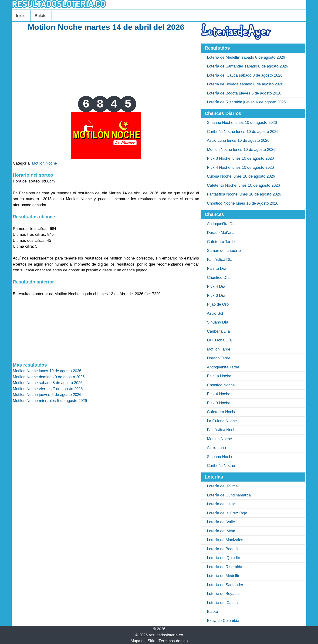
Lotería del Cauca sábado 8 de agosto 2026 (244, 75)
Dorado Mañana (220, 232)
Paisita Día (216, 268)
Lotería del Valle (221, 522)
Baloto (41, 15)
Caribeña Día (218, 331)
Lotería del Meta (221, 531)
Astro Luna (216, 447)
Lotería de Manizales (225, 540)
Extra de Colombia (223, 620)
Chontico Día (218, 277)
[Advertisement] (106, 63)
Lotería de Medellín (223, 575)
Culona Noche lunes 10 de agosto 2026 (241, 176)
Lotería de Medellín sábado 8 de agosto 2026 (246, 57)
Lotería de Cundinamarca (229, 495)
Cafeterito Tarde (221, 241)
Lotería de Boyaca (223, 593)
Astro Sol (215, 313)
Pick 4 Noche (218, 394)
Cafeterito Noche (221, 412)
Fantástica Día (219, 259)
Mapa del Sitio (143, 641)
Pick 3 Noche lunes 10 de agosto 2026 (240, 158)
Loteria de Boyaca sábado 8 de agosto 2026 (245, 84)
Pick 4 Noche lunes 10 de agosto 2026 (240, 167)
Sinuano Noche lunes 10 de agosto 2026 (242, 122)
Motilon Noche (44, 163)
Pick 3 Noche (218, 403)
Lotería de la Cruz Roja (227, 513)
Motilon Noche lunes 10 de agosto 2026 (241, 149)
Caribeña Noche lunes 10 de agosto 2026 (242, 131)
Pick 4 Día (216, 286)
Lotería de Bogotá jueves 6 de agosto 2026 (244, 93)
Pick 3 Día (216, 295)
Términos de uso (173, 641)
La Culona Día (219, 340)
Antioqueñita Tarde (223, 367)
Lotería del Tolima (222, 486)
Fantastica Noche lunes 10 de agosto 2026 (244, 194)
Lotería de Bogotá (222, 549)
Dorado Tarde (218, 358)
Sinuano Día (217, 322)
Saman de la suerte (224, 250)
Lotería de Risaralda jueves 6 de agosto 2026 (246, 102)
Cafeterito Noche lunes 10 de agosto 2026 (243, 185)
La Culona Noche (222, 421)
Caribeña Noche (221, 465)
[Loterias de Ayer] (236, 38)
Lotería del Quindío (223, 558)
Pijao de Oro (218, 304)
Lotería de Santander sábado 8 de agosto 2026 (247, 66)
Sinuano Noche (220, 457)
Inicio (21, 15)
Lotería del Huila (221, 504)
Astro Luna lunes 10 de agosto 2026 (238, 140)
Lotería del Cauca (222, 602)
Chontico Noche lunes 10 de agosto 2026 (242, 203)
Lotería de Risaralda (224, 567)
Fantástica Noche (222, 430)
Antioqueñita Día (221, 224)
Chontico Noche (221, 385)
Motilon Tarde (218, 349)
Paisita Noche (219, 376)
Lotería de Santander (225, 585)
